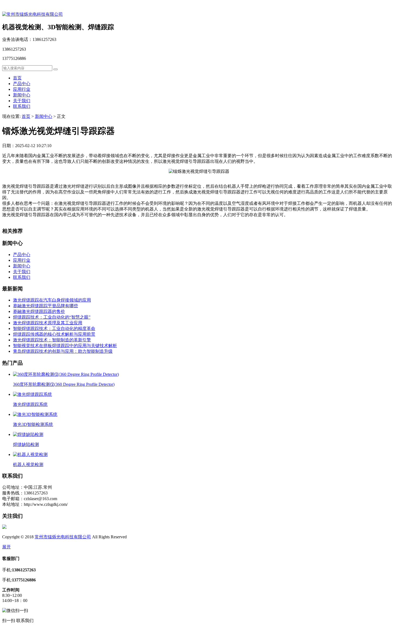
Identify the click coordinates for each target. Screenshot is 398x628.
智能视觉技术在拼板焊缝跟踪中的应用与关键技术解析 (65, 345)
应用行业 (21, 89)
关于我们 (21, 100)
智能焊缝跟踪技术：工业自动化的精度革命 (54, 328)
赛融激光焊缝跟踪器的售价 (39, 311)
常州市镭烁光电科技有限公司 (63, 537)
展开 (6, 547)
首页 (17, 78)
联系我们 (21, 106)
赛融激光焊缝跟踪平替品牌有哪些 (45, 305)
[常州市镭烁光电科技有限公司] (32, 14)
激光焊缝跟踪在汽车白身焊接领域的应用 (52, 300)
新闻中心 (21, 95)
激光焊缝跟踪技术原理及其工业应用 (47, 323)
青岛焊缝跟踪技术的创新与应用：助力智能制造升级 (63, 351)
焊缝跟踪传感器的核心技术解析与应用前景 (54, 334)
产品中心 (21, 83)
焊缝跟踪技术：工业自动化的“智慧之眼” (51, 317)
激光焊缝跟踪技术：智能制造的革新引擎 (52, 340)
